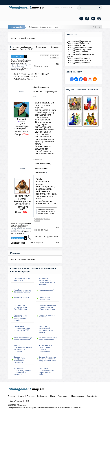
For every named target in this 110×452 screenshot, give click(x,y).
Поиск (23, 49)
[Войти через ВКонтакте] (76, 79)
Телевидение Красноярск (78, 58)
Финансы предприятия (18, 63)
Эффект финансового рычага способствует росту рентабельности (21, 66)
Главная (11, 396)
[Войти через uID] (72, 79)
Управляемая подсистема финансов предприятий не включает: (22, 371)
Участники (41, 47)
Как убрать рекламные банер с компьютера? (22, 291)
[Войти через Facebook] (81, 79)
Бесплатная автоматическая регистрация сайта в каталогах (47, 281)
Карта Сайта (92, 396)
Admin (22, 168)
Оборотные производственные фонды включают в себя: (46, 371)
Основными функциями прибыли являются (48, 339)
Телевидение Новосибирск (79, 60)
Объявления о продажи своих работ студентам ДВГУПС (22, 328)
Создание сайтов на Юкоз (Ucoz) (22, 279)
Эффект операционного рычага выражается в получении (23, 348)
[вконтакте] (93, 18)
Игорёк (21, 92)
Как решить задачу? (46, 290)
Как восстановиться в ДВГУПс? (47, 316)
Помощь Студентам (24, 60)
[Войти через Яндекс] (85, 79)
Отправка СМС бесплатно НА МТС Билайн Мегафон (21, 307)
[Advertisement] (44, 428)
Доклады (30, 396)
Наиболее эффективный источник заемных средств (46, 329)
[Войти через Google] (90, 79)
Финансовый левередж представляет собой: (23, 339)
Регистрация (63, 396)
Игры (52, 396)
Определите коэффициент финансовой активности (19, 360)
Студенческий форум (19, 61)
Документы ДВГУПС (22, 298)
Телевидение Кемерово (77, 52)
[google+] (99, 18)
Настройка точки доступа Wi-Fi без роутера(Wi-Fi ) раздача (21, 318)
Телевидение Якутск (76, 45)
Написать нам (77, 396)
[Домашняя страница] (47, 219)
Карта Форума (16, 401)
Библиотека (42, 396)
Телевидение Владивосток (79, 41)
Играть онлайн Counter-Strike (44, 299)
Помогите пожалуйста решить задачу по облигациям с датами (47, 307)
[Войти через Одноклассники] (95, 79)
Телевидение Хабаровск (78, 43)
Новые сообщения (22, 47)
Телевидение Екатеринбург (79, 50)
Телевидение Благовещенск (79, 47)
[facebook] (87, 18)
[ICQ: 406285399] (37, 221)
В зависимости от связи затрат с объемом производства (45, 348)
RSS (30, 49)
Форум (13, 60)
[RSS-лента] (81, 18)
